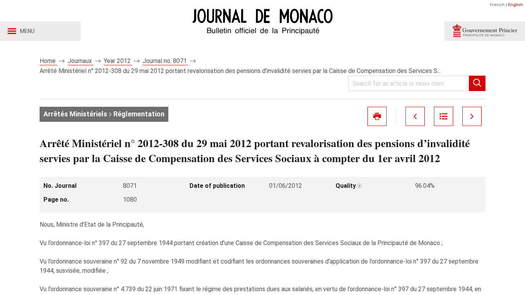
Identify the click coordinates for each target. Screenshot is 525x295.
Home (48, 61)
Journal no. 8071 (165, 61)
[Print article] (377, 116)
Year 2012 (118, 61)
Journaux (80, 61)
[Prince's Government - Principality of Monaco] (484, 31)
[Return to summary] (443, 116)
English (515, 4)
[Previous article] (415, 116)
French (497, 4)
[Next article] (472, 116)
